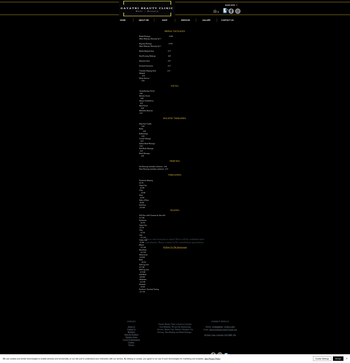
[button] (217, 11)
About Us (131, 326)
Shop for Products (131, 334)
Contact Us (131, 329)
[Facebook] (231, 11)
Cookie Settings (322, 358)
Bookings (131, 332)
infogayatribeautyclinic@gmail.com (223, 329)
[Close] (346, 358)
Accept (338, 358)
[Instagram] (237, 11)
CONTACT (131, 321)
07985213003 (229, 326)
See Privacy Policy (212, 358)
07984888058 (217, 326)
